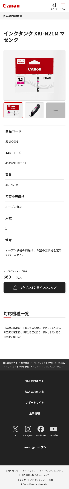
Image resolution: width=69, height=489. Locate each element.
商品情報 (25, 362)
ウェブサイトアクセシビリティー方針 (35, 479)
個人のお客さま (12, 16)
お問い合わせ (12, 470)
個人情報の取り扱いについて (35, 475)
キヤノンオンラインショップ (38, 287)
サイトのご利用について (51, 470)
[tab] (13, 110)
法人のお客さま (34, 392)
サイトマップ (29, 470)
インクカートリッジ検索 (17, 366)
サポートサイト (34, 402)
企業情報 (34, 413)
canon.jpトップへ (34, 447)
